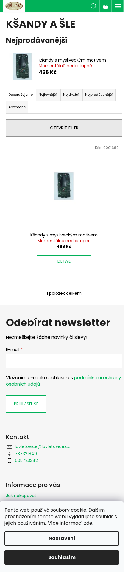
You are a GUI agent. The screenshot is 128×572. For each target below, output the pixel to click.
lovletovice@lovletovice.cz (42, 446)
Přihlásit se (26, 404)
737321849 (26, 454)
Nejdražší (71, 94)
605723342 (26, 460)
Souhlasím (62, 557)
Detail (64, 261)
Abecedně (17, 107)
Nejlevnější (48, 94)
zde (88, 523)
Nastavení (62, 538)
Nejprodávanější (99, 94)
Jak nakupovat (21, 496)
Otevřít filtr (64, 128)
